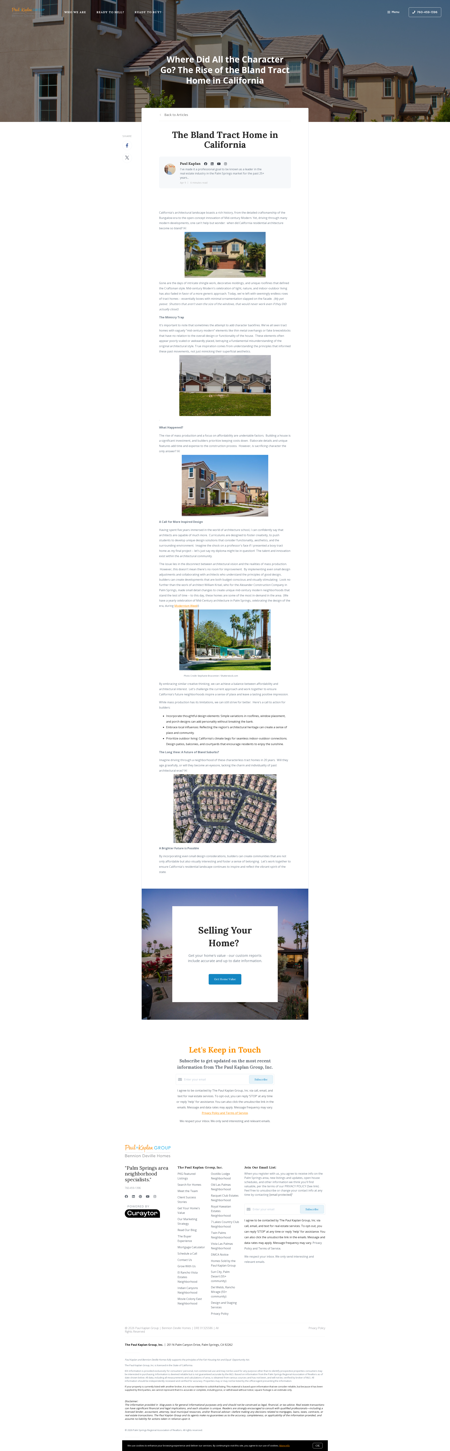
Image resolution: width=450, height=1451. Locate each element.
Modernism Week (186, 606)
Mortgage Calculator (191, 1247)
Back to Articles (176, 115)
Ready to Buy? (148, 12)
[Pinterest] (140, 1196)
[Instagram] (154, 1196)
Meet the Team (188, 1191)
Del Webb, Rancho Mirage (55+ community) (223, 1291)
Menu (395, 12)
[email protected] (280, 1195)
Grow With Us (187, 1266)
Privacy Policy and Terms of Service (225, 1113)
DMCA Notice (220, 1255)
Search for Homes (189, 1185)
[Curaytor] (142, 1217)
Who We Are (75, 12)
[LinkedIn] (133, 1196)
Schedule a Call (187, 1253)
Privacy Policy (220, 1314)
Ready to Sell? (110, 12)
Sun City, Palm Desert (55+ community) (220, 1276)
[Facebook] (126, 1196)
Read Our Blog (187, 1230)
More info (284, 1445)
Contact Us (185, 1260)
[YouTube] (147, 1196)
